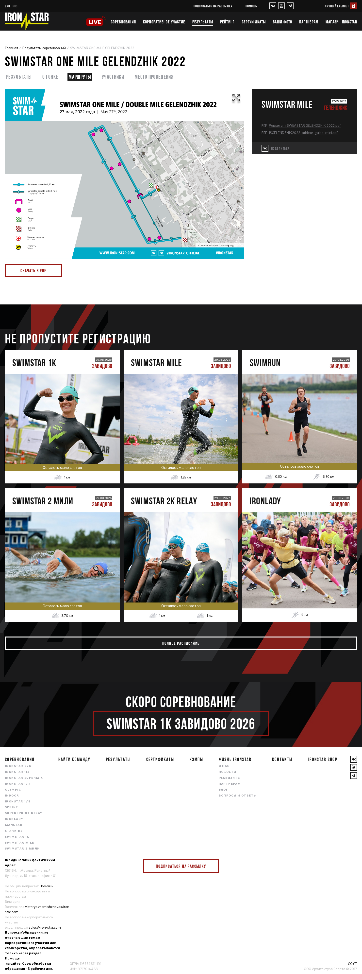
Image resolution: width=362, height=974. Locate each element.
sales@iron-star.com (45, 927)
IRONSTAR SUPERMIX (24, 778)
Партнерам (230, 783)
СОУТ (352, 963)
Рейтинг (227, 22)
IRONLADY (14, 819)
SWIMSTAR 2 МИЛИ (22, 848)
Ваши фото (282, 22)
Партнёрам (308, 22)
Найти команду (74, 759)
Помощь (251, 6)
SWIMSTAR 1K (17, 836)
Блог (223, 789)
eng (7, 6)
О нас (224, 766)
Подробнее (62, 434)
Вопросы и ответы (238, 795)
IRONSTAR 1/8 (18, 801)
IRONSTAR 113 (17, 772)
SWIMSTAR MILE (19, 842)
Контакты (282, 759)
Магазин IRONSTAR (341, 22)
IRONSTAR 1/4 (18, 783)
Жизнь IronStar (235, 759)
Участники (113, 76)
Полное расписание (181, 643)
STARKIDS (14, 831)
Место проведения (154, 76)
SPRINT (11, 807)
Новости (227, 772)
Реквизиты (230, 778)
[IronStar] (26, 21)
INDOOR (12, 795)
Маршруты (80, 76)
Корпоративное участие (164, 22)
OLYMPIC (13, 789)
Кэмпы (196, 759)
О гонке (50, 76)
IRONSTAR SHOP (322, 759)
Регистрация (62, 413)
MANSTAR (13, 825)
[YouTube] (281, 5)
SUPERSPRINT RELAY (23, 813)
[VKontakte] (272, 5)
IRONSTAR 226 (18, 766)
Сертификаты (254, 22)
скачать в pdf (33, 270)
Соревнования (123, 22)
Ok (212, 866)
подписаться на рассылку (213, 6)
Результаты (202, 22)
